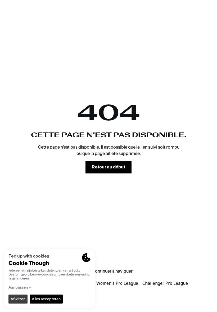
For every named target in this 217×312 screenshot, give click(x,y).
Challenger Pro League (165, 283)
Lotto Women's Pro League (111, 283)
